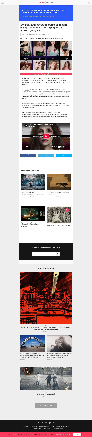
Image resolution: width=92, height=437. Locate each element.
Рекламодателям (44, 426)
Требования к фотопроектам (60, 426)
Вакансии (34, 426)
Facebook (44, 74)
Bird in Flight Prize (36, 428)
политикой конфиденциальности (62, 434)
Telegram (51, 74)
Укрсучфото (47, 428)
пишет (27, 90)
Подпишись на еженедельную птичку (46, 247)
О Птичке (25, 426)
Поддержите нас (58, 428)
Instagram (58, 74)
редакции (62, 432)
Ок (77, 434)
